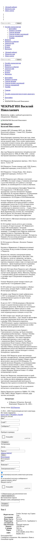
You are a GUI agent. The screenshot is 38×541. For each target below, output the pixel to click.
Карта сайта (5, 414)
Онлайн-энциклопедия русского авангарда (20, 94)
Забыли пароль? (6, 453)
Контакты (8, 49)
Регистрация (5, 457)
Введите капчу (6, 482)
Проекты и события (12, 41)
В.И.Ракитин (15, 407)
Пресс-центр (9, 11)
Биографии (13, 29)
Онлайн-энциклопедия (13, 27)
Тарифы (11, 38)
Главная (7, 90)
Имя (3, 418)
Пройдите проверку (8, 432)
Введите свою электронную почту (13, 499)
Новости (8, 40)
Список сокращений (16, 36)
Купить (7, 47)
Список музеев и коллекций (18, 34)
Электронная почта (8, 468)
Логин (3, 447)
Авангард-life (9, 43)
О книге (8, 45)
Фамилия (4, 464)
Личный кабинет (11, 7)
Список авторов (14, 32)
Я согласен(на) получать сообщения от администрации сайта (14, 479)
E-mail (3, 422)
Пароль (3, 451)
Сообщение (5, 426)
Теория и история (15, 30)
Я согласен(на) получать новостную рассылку (17, 474)
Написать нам (10, 9)
